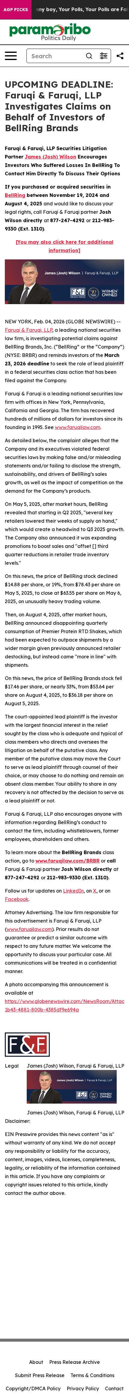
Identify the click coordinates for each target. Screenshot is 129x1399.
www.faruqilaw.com (77, 427)
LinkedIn (73, 891)
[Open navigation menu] (11, 56)
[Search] (89, 56)
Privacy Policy (83, 1388)
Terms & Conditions (92, 1375)
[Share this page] (120, 56)
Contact (114, 1388)
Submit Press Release (39, 1375)
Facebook (16, 899)
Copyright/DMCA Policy (33, 1388)
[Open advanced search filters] (103, 56)
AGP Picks (16, 9)
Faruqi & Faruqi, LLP (28, 330)
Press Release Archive (74, 1362)
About (36, 1362)
